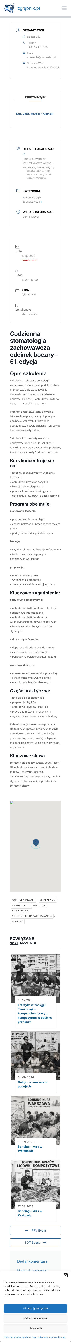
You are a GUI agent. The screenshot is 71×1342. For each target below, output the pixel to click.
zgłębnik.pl (28, 8)
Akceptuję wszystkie (35, 1308)
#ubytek (17, 921)
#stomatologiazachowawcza (32, 916)
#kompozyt (19, 905)
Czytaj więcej (31, 216)
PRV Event (39, 1230)
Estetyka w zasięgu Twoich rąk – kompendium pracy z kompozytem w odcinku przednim (35, 1013)
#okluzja (39, 905)
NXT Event (32, 1242)
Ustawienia (35, 1328)
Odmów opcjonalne (35, 1318)
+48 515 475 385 (37, 47)
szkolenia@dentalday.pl (41, 57)
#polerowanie (21, 910)
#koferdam (48, 900)
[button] (65, 1275)
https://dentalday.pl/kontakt (44, 67)
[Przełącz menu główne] (64, 8)
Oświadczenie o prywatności (48, 1336)
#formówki (27, 900)
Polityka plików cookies (17, 1336)
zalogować (40, 1270)
